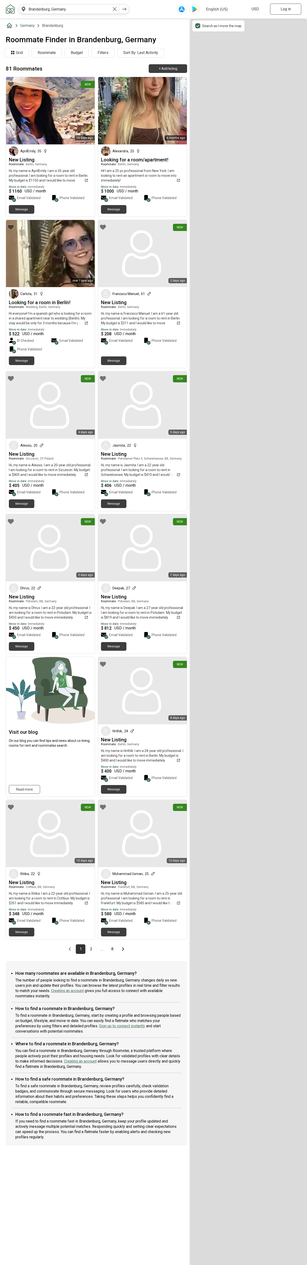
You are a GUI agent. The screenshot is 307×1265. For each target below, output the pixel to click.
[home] (10, 25)
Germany (27, 25)
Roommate (47, 52)
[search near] (23, 9)
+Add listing (168, 69)
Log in (286, 9)
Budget (77, 52)
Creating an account (67, 990)
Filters (103, 52)
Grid (19, 52)
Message (21, 209)
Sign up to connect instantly (122, 1026)
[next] (124, 9)
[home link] (10, 9)
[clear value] (114, 9)
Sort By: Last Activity (140, 52)
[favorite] (11, 84)
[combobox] (69, 9)
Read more (24, 789)
